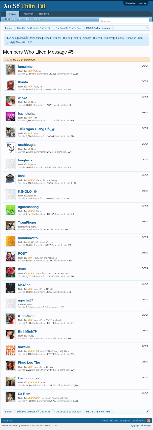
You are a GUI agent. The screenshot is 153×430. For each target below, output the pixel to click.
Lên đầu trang (138, 420)
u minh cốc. (51, 258)
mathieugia (26, 145)
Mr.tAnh (24, 285)
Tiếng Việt (8, 420)
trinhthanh (26, 316)
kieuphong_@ (29, 378)
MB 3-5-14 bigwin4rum (24, 60)
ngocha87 (25, 300)
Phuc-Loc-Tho (29, 362)
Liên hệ (104, 420)
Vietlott (47, 38)
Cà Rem (24, 394)
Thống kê (131, 38)
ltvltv (22, 269)
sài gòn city (47, 242)
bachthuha (26, 113)
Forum (12, 14)
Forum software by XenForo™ (29, 425)
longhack (25, 160)
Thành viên (28, 14)
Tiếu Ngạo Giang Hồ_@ (36, 129)
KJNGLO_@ (27, 191)
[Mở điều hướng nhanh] (147, 28)
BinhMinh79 (27, 331)
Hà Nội (49, 289)
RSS (148, 420)
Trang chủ (125, 420)
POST (22, 253)
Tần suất (20, 42)
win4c (22, 98)
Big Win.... (51, 367)
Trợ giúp (114, 420)
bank (22, 176)
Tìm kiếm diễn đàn (13, 19)
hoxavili (24, 347)
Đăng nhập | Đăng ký (136, 3)
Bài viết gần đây (34, 19)
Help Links (44, 14)
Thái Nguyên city (54, 320)
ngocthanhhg (28, 207)
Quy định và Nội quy (141, 425)
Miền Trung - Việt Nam (58, 351)
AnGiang (52, 180)
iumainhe (25, 67)
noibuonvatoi (28, 238)
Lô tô (29, 42)
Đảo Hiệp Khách (60, 398)
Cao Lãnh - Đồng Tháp (58, 273)
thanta (23, 82)
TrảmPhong (27, 222)
